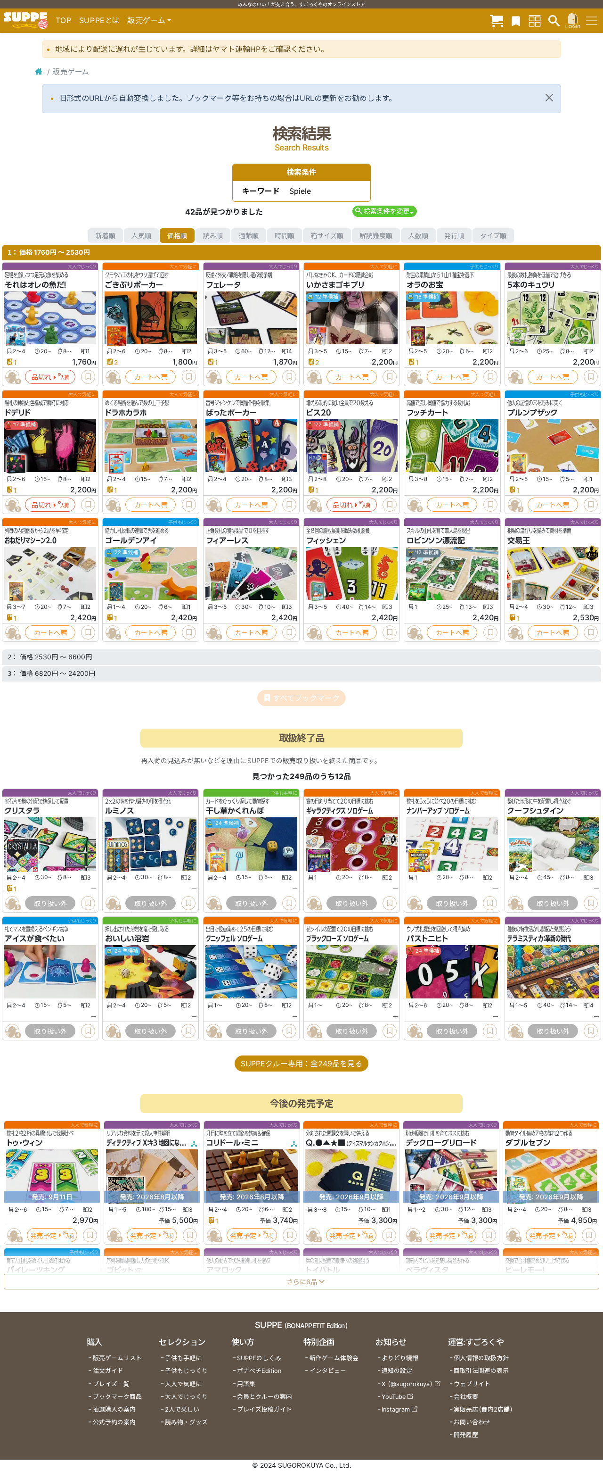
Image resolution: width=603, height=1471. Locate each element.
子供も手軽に (183, 1358)
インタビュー (328, 1370)
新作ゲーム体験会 (334, 1358)
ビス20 (318, 412)
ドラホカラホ (126, 412)
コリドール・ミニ (232, 1143)
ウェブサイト (472, 1384)
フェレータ (223, 285)
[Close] (549, 97)
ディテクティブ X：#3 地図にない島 (148, 1143)
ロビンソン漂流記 (436, 540)
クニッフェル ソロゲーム (234, 938)
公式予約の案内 (114, 1422)
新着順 (105, 236)
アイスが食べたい (35, 938)
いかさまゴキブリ (335, 285)
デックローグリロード (441, 1143)
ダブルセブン (527, 1143)
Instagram (396, 1409)
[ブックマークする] (88, 377)
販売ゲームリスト (117, 1358)
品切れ (41, 377)
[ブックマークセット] (516, 20)
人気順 (141, 236)
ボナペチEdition (259, 1370)
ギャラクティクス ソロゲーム (339, 810)
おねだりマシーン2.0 (31, 540)
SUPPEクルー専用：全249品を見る (301, 1063)
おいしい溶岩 (127, 938)
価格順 (177, 236)
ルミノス (119, 810)
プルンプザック (532, 412)
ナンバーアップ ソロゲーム (438, 810)
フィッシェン (326, 540)
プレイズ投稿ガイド (264, 1409)
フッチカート (427, 412)
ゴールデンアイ (131, 540)
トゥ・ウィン (24, 1143)
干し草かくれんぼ (235, 810)
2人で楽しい (182, 1409)
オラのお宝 (425, 285)
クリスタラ (22, 810)
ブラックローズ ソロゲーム (337, 938)
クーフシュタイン (535, 810)
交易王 (518, 540)
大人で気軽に (183, 1384)
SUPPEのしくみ (259, 1358)
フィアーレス (227, 540)
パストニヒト (427, 938)
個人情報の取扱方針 (481, 1358)
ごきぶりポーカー (134, 285)
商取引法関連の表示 (481, 1370)
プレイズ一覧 (111, 1384)
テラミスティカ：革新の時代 (539, 938)
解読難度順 (375, 236)
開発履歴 (466, 1434)
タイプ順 (493, 236)
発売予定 (43, 1235)
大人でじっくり (186, 1396)
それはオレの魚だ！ (35, 285)
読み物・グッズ (186, 1422)
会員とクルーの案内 (264, 1396)
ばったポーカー (231, 412)
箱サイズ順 (326, 236)
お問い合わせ (472, 1422)
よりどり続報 (400, 1358)
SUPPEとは (99, 20)
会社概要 (466, 1396)
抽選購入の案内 (114, 1409)
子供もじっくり (186, 1370)
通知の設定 (397, 1370)
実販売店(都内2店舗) (483, 1409)
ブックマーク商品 (117, 1396)
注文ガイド (108, 1370)
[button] (384, 211)
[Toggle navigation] (591, 20)
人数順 (418, 236)
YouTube (394, 1396)
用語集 (246, 1384)
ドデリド (18, 412)
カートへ (147, 377)
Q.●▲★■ (325, 1143)
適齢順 (249, 236)
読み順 (213, 236)
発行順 (454, 236)
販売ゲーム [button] (146, 20)
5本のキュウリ (530, 285)
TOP (64, 20)
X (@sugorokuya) (407, 1384)
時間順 (284, 236)
